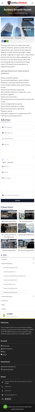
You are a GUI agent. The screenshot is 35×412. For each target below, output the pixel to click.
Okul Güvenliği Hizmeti (9, 250)
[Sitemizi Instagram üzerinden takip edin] (8, 399)
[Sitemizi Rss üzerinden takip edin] (10, 399)
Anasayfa (10, 13)
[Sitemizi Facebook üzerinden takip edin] (6, 399)
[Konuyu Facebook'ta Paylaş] (3, 41)
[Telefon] (32, 3)
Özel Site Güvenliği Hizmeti (26, 250)
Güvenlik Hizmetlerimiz (20, 13)
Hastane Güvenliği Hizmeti (26, 235)
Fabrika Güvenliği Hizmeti (9, 221)
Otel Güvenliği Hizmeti (26, 221)
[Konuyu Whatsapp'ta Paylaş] (7, 41)
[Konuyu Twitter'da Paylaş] (5, 41)
